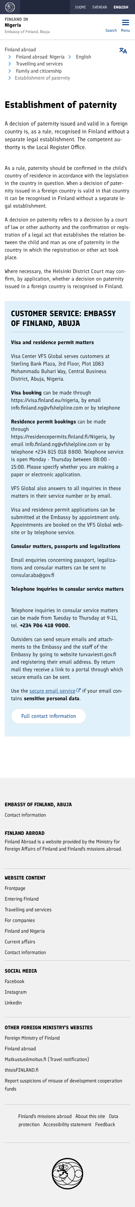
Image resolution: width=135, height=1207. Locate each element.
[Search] (111, 23)
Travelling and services (39, 64)
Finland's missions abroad (45, 1116)
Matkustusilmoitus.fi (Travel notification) (47, 1059)
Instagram (16, 992)
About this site (90, 1116)
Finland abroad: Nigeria (40, 57)
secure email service (52, 691)
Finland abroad (20, 50)
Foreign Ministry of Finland (32, 1038)
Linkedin (13, 1003)
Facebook (14, 981)
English (83, 57)
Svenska (99, 7)
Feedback (105, 1124)
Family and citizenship (38, 71)
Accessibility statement (67, 1124)
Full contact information (48, 716)
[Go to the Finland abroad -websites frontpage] (10, 7)
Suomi (80, 7)
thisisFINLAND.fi (22, 1070)
